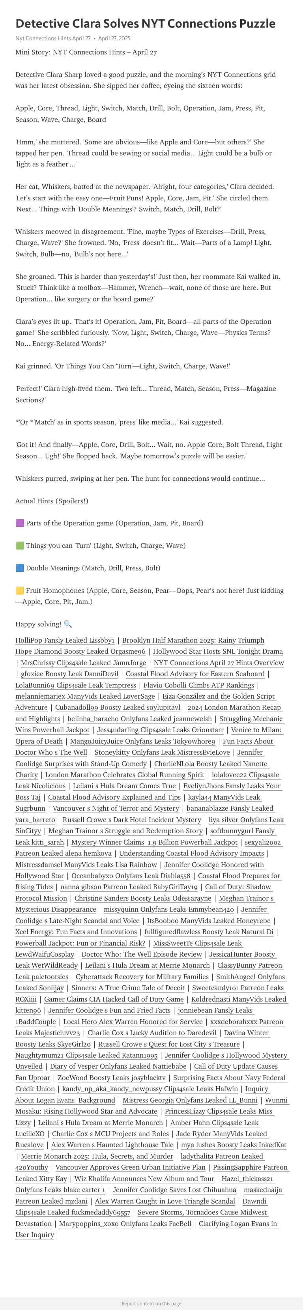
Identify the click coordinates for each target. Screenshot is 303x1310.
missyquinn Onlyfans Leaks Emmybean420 (169, 909)
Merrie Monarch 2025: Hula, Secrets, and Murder (97, 1156)
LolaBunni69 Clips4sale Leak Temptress (75, 685)
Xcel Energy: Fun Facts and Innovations (76, 931)
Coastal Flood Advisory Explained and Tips (114, 797)
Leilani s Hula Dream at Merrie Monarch (147, 965)
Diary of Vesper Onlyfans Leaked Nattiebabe (118, 1066)
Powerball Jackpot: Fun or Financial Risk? (80, 943)
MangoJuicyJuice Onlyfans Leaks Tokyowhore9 (142, 741)
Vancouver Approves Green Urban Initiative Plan (131, 1167)
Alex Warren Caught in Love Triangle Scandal (165, 1201)
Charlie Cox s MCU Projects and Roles (110, 1133)
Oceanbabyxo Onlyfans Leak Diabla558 (131, 875)
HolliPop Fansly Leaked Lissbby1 (65, 640)
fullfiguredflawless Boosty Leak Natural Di (208, 931)
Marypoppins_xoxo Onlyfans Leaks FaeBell (125, 1223)
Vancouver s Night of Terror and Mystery (116, 808)
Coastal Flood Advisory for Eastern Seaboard (195, 673)
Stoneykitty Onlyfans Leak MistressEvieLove (162, 752)
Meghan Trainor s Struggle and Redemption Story (126, 830)
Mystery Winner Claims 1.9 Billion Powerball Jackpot (154, 842)
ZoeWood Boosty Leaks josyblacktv (112, 1077)
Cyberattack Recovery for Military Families (142, 976)
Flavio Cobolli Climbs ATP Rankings (199, 685)
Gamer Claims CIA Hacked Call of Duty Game (114, 999)
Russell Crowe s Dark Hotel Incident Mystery (132, 819)
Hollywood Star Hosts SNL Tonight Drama (218, 651)
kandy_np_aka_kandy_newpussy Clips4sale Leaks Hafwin (150, 1088)
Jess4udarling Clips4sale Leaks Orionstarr (160, 729)
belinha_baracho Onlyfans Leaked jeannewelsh (139, 718)
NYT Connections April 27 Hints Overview (219, 662)
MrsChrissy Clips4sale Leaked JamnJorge (83, 662)
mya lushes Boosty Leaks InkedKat (233, 1144)
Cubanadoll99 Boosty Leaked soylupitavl (117, 707)
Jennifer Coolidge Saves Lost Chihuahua (174, 1189)
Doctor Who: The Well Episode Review (142, 954)
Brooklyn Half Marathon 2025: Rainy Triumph (193, 640)
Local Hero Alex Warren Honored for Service (133, 1021)
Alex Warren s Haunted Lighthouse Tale (112, 1144)
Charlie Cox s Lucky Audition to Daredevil (152, 1032)
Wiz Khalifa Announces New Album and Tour (144, 1178)
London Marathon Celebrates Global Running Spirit (124, 774)
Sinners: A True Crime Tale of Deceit (128, 987)
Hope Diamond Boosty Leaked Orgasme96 (80, 651)
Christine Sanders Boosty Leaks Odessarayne (143, 898)
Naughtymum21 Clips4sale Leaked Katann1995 (86, 1055)
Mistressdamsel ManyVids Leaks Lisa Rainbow (86, 864)
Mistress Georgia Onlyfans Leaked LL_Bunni (190, 1100)
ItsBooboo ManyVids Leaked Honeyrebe (209, 920)
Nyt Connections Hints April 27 (53, 38)
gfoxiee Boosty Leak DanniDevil (69, 673)
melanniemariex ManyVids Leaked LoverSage (85, 696)
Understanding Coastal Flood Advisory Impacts (191, 853)
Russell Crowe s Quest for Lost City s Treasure (169, 1044)
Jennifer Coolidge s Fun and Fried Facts (109, 1010)
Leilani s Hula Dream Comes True (124, 785)
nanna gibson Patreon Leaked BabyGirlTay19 (129, 886)
